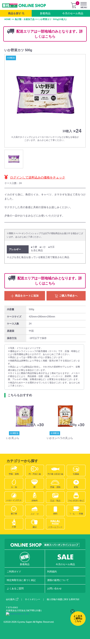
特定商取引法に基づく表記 (21, 580)
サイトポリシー (32, 599)
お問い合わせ (54, 588)
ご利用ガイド (14, 571)
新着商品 (45, 13)
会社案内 (10, 599)
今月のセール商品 (72, 13)
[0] (73, 5)
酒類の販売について (58, 580)
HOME (7, 19)
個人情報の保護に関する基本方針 (63, 599)
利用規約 (52, 571)
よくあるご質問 (15, 588)
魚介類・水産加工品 (25, 19)
